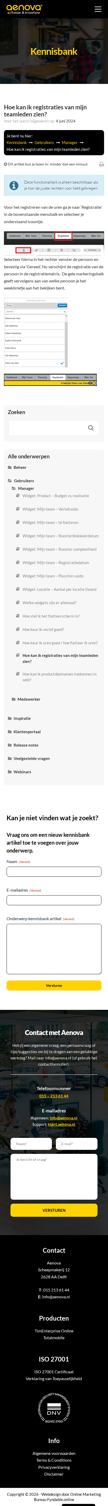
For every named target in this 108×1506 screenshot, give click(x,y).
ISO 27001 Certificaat (54, 1371)
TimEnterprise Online (54, 1330)
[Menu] (98, 9)
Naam (18, 861)
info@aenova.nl (56, 1296)
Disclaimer (53, 1473)
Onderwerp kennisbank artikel (40, 918)
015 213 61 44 (56, 1289)
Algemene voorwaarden (54, 1453)
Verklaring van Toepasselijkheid (54, 1378)
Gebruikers (45, 142)
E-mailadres (24, 889)
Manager (70, 142)
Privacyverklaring (54, 1467)
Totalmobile (53, 1337)
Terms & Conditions (54, 1459)
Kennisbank (17, 142)
